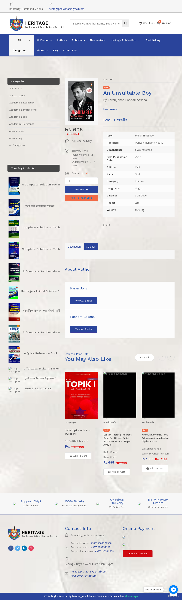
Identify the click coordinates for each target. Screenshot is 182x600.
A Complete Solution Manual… (44, 271)
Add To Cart (81, 189)
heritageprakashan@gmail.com (66, 8)
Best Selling (153, 40)
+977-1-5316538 (104, 551)
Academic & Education (21, 102)
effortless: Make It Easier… (42, 368)
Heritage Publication (123, 40)
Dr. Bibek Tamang (78, 441)
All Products (44, 40)
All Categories (19, 45)
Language (70, 422)
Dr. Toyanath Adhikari (157, 453)
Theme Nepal (131, 596)
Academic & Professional (23, 109)
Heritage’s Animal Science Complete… (47, 291)
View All (144, 357)
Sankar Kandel (153, 448)
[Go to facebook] (173, 589)
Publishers (78, 40)
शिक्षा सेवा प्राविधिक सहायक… (41, 206)
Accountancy (16, 131)
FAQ (55, 50)
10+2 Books (15, 88)
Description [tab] (74, 246)
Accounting (15, 138)
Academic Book (18, 117)
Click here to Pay (138, 553)
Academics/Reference (21, 124)
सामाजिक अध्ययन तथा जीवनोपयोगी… (42, 310)
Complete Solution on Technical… (45, 227)
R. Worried (112, 452)
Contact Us (70, 50)
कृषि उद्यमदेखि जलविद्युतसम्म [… (41, 378)
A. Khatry (112, 457)
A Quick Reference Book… (42, 353)
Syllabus (91, 246)
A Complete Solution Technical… (44, 184)
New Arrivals (97, 40)
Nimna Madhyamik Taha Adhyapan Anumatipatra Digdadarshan (155, 438)
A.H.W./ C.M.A (17, 95)
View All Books (83, 300)
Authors (62, 40)
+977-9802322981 (101, 547)
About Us (42, 50)
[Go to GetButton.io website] (173, 596)
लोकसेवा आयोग (109, 422)
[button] (81, 198)
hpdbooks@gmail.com (84, 575)
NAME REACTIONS (38, 388)
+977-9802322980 (101, 543)
